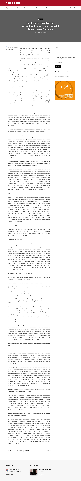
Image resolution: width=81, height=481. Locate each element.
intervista (27, 450)
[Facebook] (2, 50)
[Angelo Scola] (7, 8)
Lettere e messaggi (43, 473)
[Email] (2, 56)
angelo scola (10, 450)
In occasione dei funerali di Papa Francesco (45, 470)
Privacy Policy (12, 471)
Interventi (40, 19)
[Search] (74, 7)
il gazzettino (19, 450)
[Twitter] (2, 53)
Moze (12, 474)
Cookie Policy (18, 471)
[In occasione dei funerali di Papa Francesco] (34, 472)
